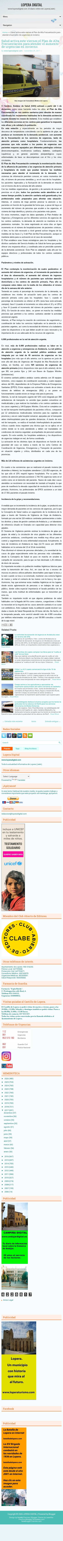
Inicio (34, 721)
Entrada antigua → (53, 721)
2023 (7, 1089)
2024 (7, 1085)
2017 (7, 1110)
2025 (7, 1082)
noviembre (8, 1116)
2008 (7, 1185)
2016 (7, 1156)
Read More (5, 647)
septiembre (9, 1123)
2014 (7, 1163)
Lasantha (49, 1517)
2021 (7, 1096)
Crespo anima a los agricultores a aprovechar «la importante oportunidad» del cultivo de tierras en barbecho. (38, 686)
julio (6, 1130)
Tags (17, 749)
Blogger (52, 1514)
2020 (7, 1100)
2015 (7, 1160)
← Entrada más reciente (12, 721)
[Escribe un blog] (5, 624)
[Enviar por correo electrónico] (2, 624)
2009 (7, 1181)
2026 (7, 1078)
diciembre (8, 1113)
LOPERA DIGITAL (31, 4)
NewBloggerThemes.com (31, 1521)
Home (4, 32)
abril (6, 1141)
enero (6, 1152)
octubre (7, 1120)
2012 (7, 1170)
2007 (7, 1188)
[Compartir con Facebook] (11, 624)
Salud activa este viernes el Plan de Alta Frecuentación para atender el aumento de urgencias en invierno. (30, 43)
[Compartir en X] (8, 624)
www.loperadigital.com (13, 51)
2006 (7, 1192)
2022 (7, 1093)
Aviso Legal (8, 1300)
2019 (7, 1103)
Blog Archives (31, 749)
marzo (7, 1144)
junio (6, 1134)
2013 (7, 1167)
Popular (7, 749)
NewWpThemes (23, 1517)
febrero (7, 1148)
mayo (6, 1137)
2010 (7, 1178)
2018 (7, 1107)
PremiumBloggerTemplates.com (32, 1519)
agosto (7, 1127)
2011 (7, 1174)
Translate (21, 780)
